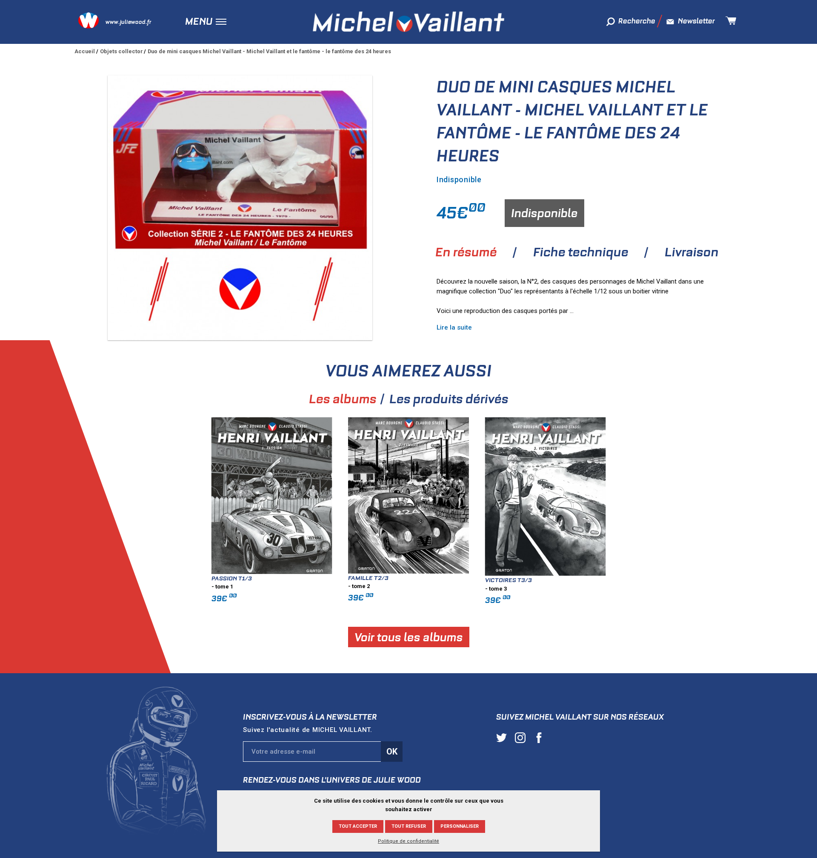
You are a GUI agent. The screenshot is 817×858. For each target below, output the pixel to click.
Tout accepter (358, 826)
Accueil (84, 51)
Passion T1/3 (231, 578)
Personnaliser (459, 826)
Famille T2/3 (368, 578)
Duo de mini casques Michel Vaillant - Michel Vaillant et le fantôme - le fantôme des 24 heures (269, 51)
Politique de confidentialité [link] (408, 841)
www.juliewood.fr (128, 22)
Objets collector (121, 51)
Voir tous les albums (408, 637)
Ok (391, 751)
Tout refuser (408, 826)
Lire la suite (454, 327)
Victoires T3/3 (508, 580)
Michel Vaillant (408, 22)
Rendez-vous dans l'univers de (332, 780)
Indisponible (544, 213)
